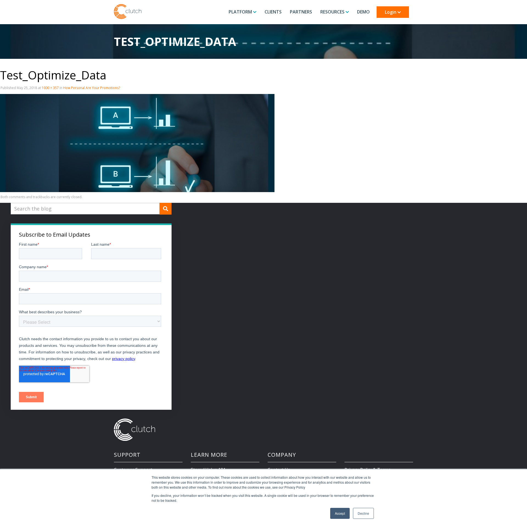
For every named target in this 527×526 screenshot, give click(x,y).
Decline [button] (363, 513)
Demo (363, 12)
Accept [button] (340, 513)
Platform (241, 12)
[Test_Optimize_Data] (137, 142)
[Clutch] (127, 11)
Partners (301, 12)
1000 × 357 (50, 87)
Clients (273, 12)
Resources (333, 12)
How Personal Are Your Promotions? (91, 87)
